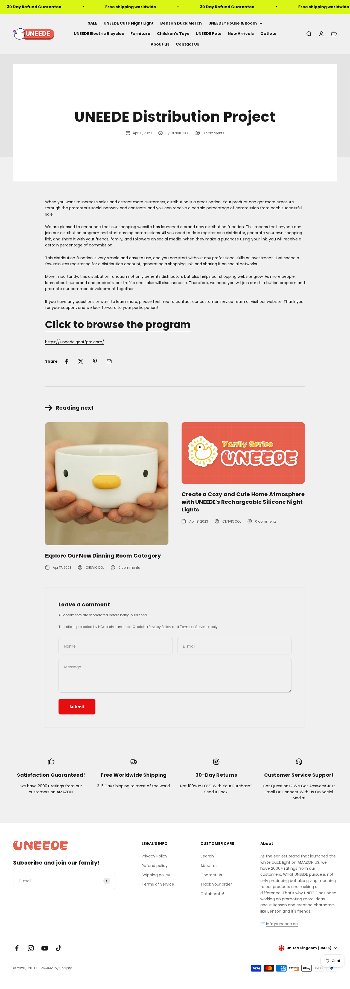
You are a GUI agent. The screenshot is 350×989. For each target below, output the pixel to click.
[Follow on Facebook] (17, 948)
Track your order (216, 884)
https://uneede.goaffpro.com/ (74, 342)
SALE (92, 23)
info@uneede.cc (282, 924)
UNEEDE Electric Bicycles (99, 34)
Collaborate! (212, 893)
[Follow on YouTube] (44, 948)
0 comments (213, 133)
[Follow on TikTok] (58, 948)
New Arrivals (241, 34)
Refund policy (155, 865)
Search (207, 856)
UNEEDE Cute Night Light (129, 23)
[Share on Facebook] (66, 361)
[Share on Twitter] (80, 361)
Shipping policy (156, 875)
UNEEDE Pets (208, 34)
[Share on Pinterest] (94, 361)
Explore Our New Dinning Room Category (103, 555)
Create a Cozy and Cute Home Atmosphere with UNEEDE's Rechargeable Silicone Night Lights (243, 501)
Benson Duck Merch (181, 23)
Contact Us (187, 44)
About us (160, 44)
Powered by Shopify (56, 968)
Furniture (140, 34)
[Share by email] (109, 361)
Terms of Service (193, 626)
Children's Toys (173, 34)
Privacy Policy (160, 626)
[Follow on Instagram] (30, 948)
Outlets (268, 34)
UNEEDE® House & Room (232, 23)
